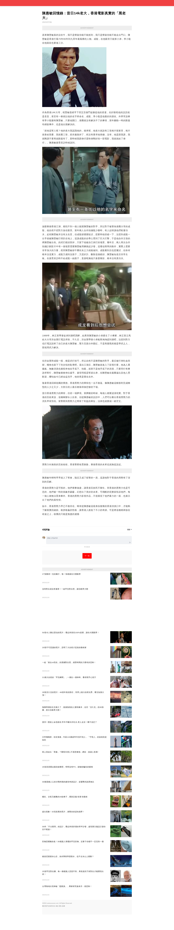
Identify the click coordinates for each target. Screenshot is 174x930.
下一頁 (87, 556)
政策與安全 (51, 906)
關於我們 (45, 906)
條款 (57, 906)
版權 (63, 906)
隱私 (60, 906)
